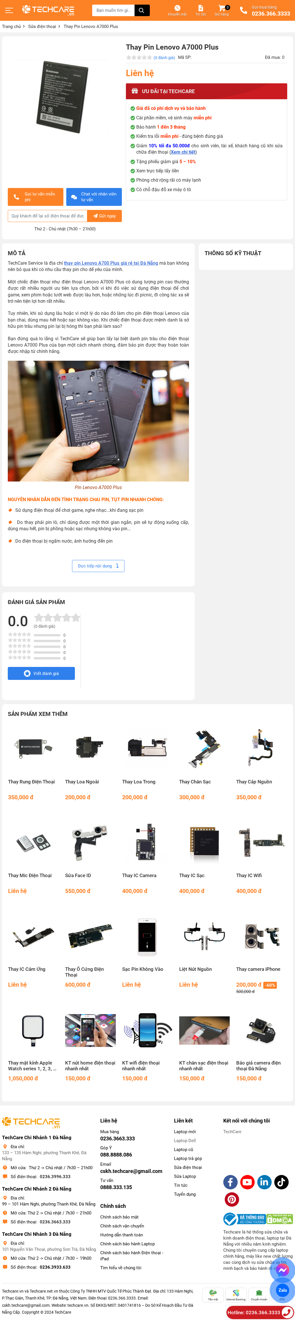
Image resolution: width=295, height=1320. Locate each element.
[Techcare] (48, 10)
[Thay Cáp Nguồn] (261, 749)
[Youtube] (247, 1182)
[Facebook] (230, 1182)
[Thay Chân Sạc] (204, 749)
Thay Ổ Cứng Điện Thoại (84, 972)
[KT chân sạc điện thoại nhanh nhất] (204, 1030)
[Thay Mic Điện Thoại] (33, 843)
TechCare (232, 1131)
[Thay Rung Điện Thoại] (33, 749)
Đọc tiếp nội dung (95, 566)
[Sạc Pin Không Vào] (147, 936)
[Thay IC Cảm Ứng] (33, 936)
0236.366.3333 (271, 14)
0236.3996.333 (55, 1176)
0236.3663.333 (55, 1222)
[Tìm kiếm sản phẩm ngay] (142, 10)
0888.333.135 (116, 1187)
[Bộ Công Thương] (244, 1219)
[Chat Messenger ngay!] (283, 1270)
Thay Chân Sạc (195, 782)
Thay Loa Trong (139, 782)
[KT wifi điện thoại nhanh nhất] (147, 1030)
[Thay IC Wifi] (261, 843)
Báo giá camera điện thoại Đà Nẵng (258, 1065)
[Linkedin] (264, 1182)
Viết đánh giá (46, 673)
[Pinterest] (232, 1199)
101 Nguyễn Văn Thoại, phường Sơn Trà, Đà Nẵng (49, 1249)
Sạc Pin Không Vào (142, 969)
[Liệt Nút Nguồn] (204, 936)
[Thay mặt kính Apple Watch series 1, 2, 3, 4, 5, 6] (33, 1030)
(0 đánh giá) (164, 58)
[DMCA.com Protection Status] (279, 1219)
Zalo (282, 1290)
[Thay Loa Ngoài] (90, 749)
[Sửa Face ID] (90, 843)
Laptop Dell (185, 1140)
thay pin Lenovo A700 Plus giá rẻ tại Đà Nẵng (111, 263)
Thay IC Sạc (192, 875)
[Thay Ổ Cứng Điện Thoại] (90, 936)
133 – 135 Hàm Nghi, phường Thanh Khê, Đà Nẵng (44, 1155)
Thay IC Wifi (249, 875)
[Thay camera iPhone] (261, 936)
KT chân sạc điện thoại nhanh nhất (203, 1065)
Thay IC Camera (139, 875)
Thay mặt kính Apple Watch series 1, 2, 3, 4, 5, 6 (32, 1066)
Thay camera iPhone (258, 969)
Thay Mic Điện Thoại (30, 875)
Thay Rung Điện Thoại (31, 782)
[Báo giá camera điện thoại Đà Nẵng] (261, 1030)
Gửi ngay (107, 216)
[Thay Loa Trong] (147, 749)
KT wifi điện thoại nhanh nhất (141, 1065)
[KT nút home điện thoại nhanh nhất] (90, 1030)
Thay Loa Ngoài (82, 782)
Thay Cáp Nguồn (254, 782)
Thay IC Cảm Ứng (27, 969)
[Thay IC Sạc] (204, 843)
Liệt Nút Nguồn (195, 969)
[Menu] (9, 10)
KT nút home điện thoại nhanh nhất (90, 1065)
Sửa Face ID (78, 875)
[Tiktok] (281, 1182)
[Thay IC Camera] (147, 843)
